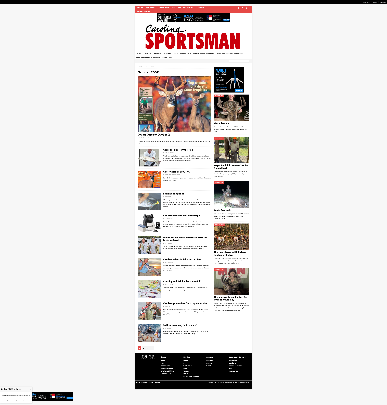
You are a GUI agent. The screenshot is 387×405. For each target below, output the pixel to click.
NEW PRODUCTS (180, 53)
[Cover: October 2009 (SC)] (174, 104)
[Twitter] (242, 8)
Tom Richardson (169, 152)
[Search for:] (239, 61)
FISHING (138, 53)
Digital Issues (164, 8)
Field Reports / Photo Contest (148, 383)
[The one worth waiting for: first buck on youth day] (231, 281)
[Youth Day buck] (231, 194)
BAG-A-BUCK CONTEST (185, 8)
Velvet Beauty (221, 123)
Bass (162, 363)
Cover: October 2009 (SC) (154, 135)
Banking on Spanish (174, 194)
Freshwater (165, 366)
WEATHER (167, 53)
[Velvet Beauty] (231, 108)
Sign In (375, 2)
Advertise (233, 360)
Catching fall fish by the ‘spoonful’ (182, 281)
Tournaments (166, 374)
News (163, 360)
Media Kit (140, 8)
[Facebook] (238, 8)
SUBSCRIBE (238, 53)
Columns (209, 360)
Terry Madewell (169, 262)
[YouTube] (246, 8)
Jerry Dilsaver (169, 284)
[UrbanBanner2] (193, 21)
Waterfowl (187, 366)
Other (185, 374)
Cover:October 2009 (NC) (176, 172)
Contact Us (200, 8)
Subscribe (383, 2)
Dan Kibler (168, 196)
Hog (185, 368)
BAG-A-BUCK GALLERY (144, 11)
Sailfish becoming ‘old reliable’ (180, 325)
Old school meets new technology (181, 216)
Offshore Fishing (167, 371)
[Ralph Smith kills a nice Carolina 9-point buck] (231, 150)
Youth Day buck (222, 210)
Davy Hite (167, 306)
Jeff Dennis (168, 328)
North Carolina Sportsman (172, 174)
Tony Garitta (168, 243)
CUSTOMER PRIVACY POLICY (163, 57)
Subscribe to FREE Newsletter (16, 401)
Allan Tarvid (168, 218)
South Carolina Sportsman (146, 138)
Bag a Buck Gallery (191, 376)
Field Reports (150, 8)
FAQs (173, 8)
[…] (139, 143)
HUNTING (148, 53)
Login (231, 368)
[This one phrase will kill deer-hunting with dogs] (231, 237)
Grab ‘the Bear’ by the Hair (178, 150)
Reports (209, 363)
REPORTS (157, 53)
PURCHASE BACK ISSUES (196, 53)
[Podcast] (250, 8)
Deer (185, 363)
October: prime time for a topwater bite (185, 303)
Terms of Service (236, 366)
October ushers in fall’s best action (182, 259)
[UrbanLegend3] (229, 91)
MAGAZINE (210, 53)
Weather (209, 366)
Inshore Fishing (167, 368)
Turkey (186, 371)
